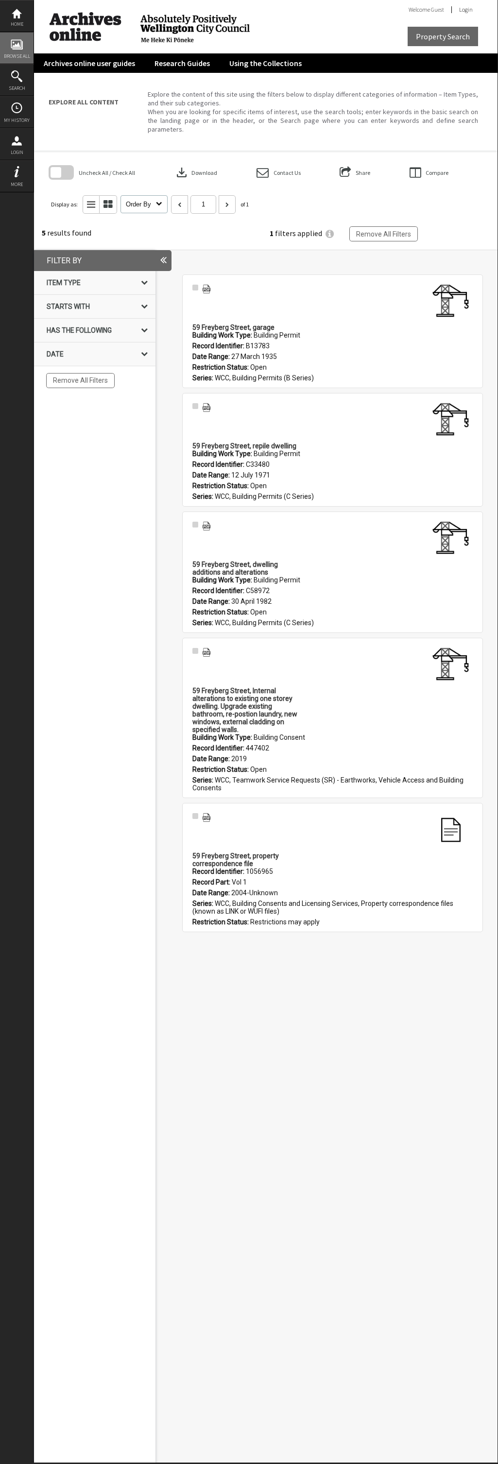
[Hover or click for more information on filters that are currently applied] (330, 234)
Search (17, 88)
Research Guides (182, 63)
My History (17, 120)
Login (17, 152)
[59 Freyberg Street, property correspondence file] (451, 830)
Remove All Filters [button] (383, 234)
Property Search (443, 36)
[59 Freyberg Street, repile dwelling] (451, 420)
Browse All (17, 56)
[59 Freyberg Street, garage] (451, 301)
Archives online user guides (89, 63)
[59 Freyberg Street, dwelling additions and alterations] (451, 539)
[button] (279, 173)
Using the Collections (265, 63)
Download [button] (195, 172)
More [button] (17, 184)
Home (17, 24)
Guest (437, 9)
